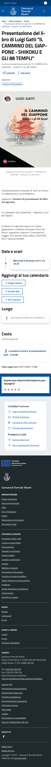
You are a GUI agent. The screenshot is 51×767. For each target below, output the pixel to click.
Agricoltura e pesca (10, 597)
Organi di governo (9, 499)
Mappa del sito (8, 750)
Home (4, 21)
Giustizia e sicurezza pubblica (14, 576)
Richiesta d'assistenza (11, 697)
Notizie (5, 611)
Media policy (7, 746)
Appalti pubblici (8, 555)
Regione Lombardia (10, 3)
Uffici (4, 507)
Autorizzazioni (8, 593)
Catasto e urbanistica (11, 559)
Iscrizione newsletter (11, 642)
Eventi (26, 21)
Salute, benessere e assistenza (15, 588)
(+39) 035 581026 (13, 669)
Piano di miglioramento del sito (15, 722)
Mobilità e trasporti (10, 567)
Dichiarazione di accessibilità (14, 717)
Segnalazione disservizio (12, 692)
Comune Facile (20, 758)
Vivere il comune (15, 21)
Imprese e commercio (11, 551)
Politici (4, 515)
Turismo (5, 563)
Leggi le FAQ (7, 684)
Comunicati (6, 615)
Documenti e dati (9, 524)
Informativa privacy (10, 705)
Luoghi (4, 634)
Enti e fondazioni (9, 511)
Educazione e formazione (12, 572)
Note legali (6, 709)
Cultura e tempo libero (11, 542)
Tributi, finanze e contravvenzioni (16, 580)
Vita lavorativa (8, 547)
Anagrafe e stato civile (11, 538)
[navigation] (2, 11)
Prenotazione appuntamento (14, 688)
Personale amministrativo (13, 520)
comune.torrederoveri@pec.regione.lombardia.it (22, 678)
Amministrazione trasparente (14, 701)
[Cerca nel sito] (44, 11)
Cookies (5, 713)
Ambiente (6, 584)
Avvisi (4, 620)
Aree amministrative (10, 503)
